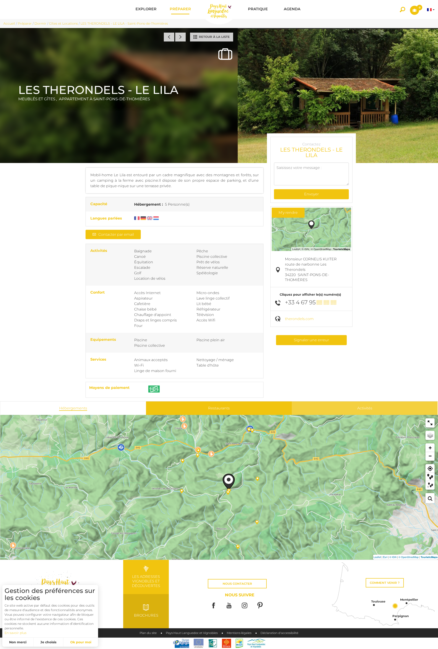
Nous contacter (237, 583)
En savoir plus (15, 633)
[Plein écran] (430, 423)
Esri (385, 557)
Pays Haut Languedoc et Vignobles (192, 633)
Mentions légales (239, 633)
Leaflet (377, 557)
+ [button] (430, 448)
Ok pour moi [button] (80, 642)
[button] (146, 9)
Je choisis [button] (48, 642)
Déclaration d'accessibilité (279, 633)
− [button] (430, 456)
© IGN (392, 557)
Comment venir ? (385, 582)
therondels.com (299, 319)
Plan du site (148, 633)
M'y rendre (288, 212)
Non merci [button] (17, 642)
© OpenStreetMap (409, 557)
